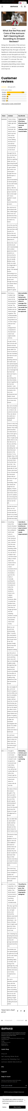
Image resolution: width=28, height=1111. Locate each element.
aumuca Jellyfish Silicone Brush (11, 1062)
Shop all (4, 1054)
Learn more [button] (6, 1103)
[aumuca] (14, 6)
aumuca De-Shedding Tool (10, 1059)
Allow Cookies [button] (17, 1107)
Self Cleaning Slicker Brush (10, 1056)
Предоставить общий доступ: (8, 1011)
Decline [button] (4, 1107)
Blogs (14, 28)
